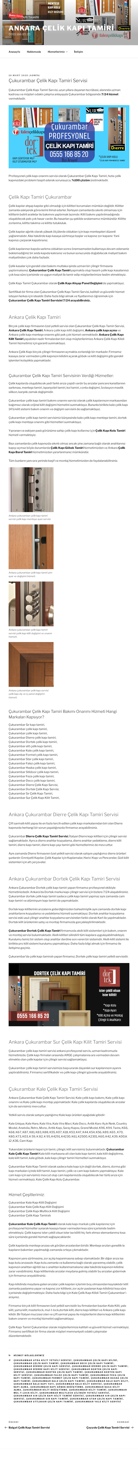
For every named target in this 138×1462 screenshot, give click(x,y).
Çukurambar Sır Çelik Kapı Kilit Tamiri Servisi (49, 1395)
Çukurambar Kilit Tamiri (88, 1390)
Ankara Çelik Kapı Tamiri (61, 28)
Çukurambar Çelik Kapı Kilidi (95, 1360)
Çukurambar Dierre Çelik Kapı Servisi (42, 1366)
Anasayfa (14, 51)
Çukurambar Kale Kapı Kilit (107, 1381)
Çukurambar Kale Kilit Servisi (79, 1384)
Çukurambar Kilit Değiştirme (45, 1390)
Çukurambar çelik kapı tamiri (36, 1363)
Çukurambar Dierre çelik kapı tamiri (100, 1366)
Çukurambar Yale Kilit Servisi (98, 1401)
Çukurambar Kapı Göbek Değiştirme (57, 1387)
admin (34, 75)
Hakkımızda (34, 51)
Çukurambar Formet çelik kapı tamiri (60, 1378)
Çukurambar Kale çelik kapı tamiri (58, 1381)
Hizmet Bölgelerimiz (29, 1355)
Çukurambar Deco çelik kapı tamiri (87, 1363)
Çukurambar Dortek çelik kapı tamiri (54, 1372)
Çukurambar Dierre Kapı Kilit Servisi (42, 1369)
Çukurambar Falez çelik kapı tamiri (61, 1375)
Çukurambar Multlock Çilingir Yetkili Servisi (74, 1393)
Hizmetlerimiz (56, 51)
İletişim (78, 51)
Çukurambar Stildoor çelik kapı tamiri (43, 1401)
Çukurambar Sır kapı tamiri (47, 1399)
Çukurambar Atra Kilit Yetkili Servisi (43, 1360)
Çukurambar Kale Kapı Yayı (34, 1384)
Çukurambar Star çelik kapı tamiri (96, 1399)
